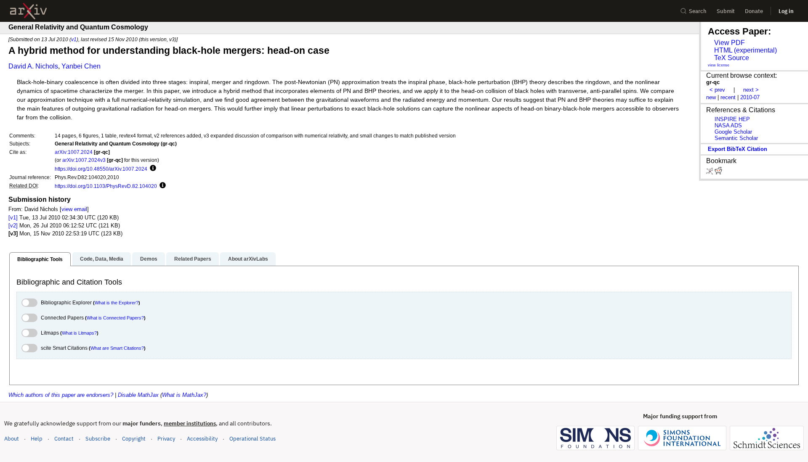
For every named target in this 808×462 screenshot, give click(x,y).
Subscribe (97, 438)
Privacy (166, 438)
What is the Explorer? (116, 302)
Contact (64, 438)
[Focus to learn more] (151, 168)
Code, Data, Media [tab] (101, 259)
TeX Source (731, 57)
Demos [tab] (148, 259)
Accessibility (202, 438)
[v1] (13, 217)
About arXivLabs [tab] (248, 259)
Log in (786, 11)
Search (698, 11)
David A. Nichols (33, 66)
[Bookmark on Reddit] (718, 172)
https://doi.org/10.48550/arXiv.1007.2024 (101, 169)
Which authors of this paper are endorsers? (60, 395)
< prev (717, 90)
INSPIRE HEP (732, 119)
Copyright (134, 438)
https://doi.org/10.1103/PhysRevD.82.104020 (106, 186)
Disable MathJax (138, 395)
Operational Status (252, 438)
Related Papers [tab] (192, 259)
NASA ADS (728, 125)
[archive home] (28, 11)
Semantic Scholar (736, 138)
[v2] (13, 225)
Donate (754, 11)
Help (37, 438)
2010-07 (750, 97)
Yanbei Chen (81, 66)
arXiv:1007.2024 (74, 152)
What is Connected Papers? (115, 317)
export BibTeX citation (737, 149)
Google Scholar (733, 132)
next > (751, 90)
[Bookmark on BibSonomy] (710, 172)
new (711, 97)
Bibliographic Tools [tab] (40, 259)
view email (74, 209)
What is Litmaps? (79, 332)
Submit (726, 11)
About (11, 438)
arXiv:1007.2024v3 (84, 160)
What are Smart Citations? (117, 348)
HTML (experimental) (745, 50)
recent (728, 97)
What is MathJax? (184, 395)
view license (718, 65)
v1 (74, 39)
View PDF (729, 42)
